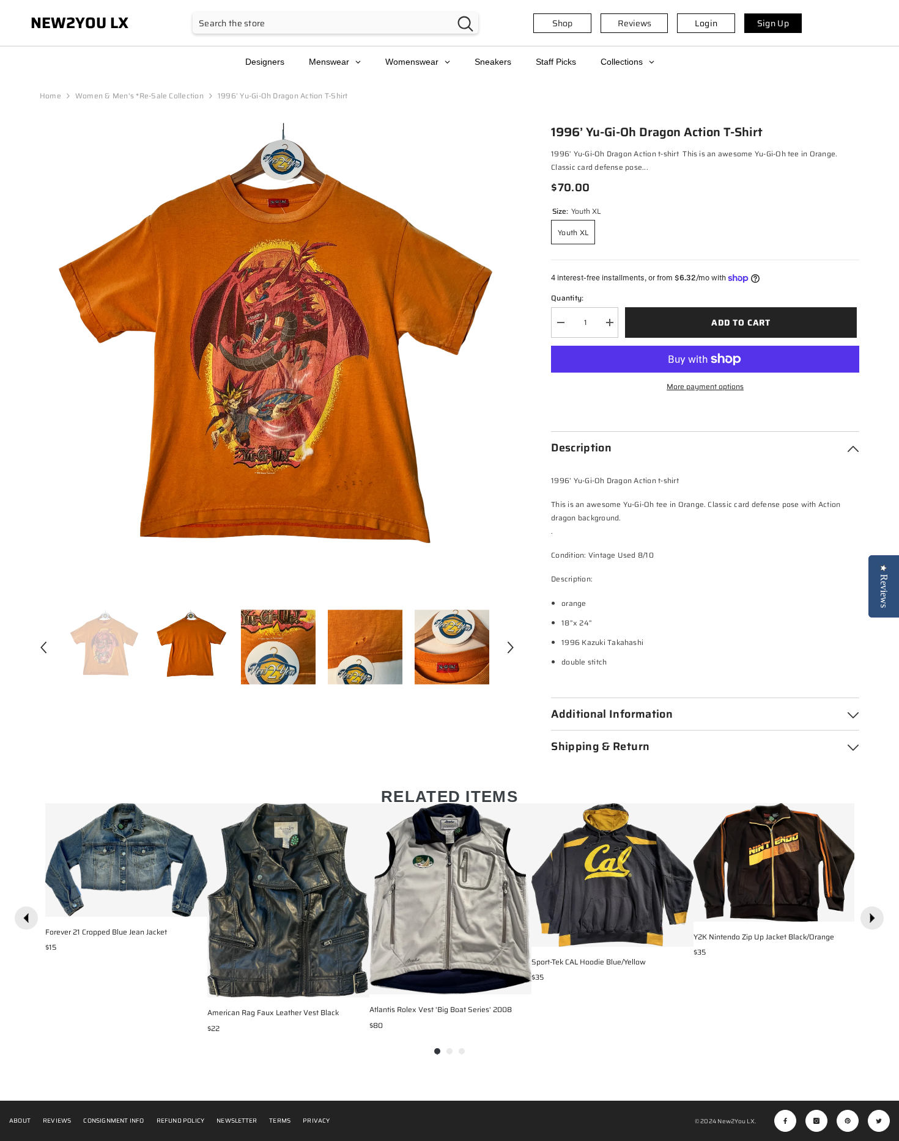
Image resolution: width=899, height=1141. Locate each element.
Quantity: (567, 298)
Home (50, 95)
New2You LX (735, 1121)
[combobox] (323, 23)
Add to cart (743, 322)
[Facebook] (785, 1121)
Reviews (634, 23)
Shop (562, 23)
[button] (43, 647)
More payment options (705, 386)
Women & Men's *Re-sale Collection (139, 95)
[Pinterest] (848, 1121)
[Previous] (26, 918)
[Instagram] (816, 1121)
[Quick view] (195, 904)
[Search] (335, 23)
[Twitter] (879, 1121)
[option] (277, 360)
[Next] (872, 918)
